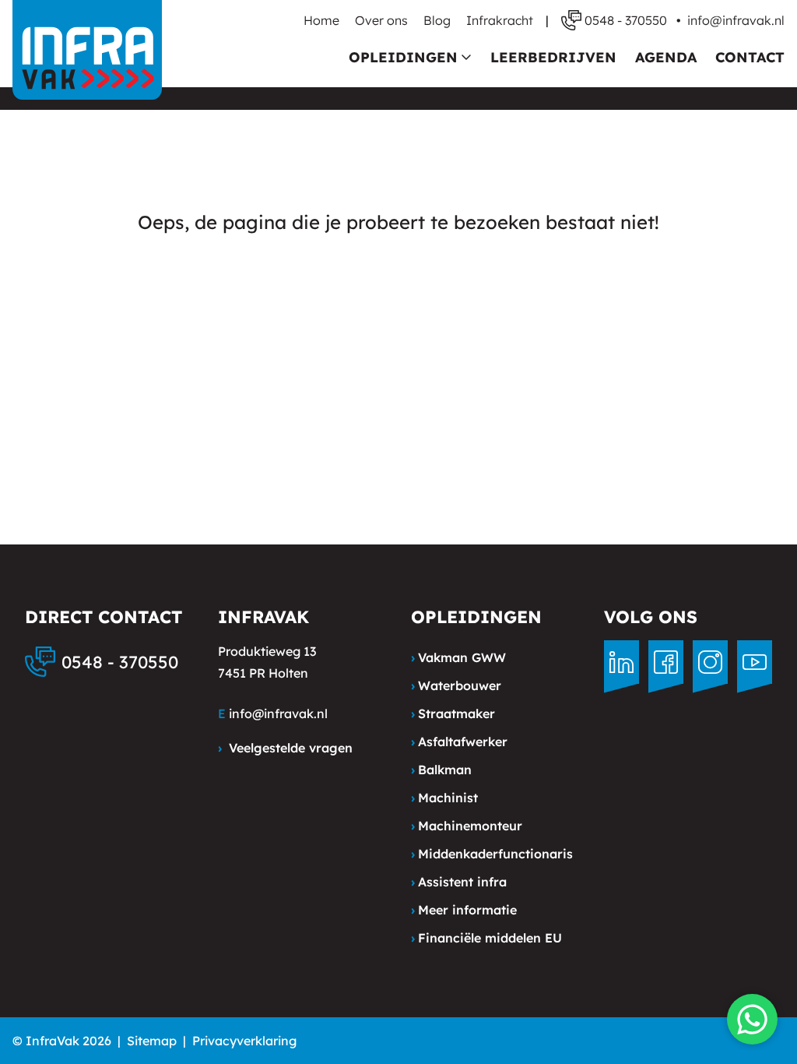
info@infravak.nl (736, 20)
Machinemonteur (466, 825)
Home (321, 20)
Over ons (381, 20)
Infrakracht (499, 20)
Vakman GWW (458, 657)
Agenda (666, 57)
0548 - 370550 (119, 662)
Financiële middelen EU (486, 938)
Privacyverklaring (244, 1040)
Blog (437, 20)
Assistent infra (459, 882)
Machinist (444, 797)
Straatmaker (453, 713)
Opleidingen (403, 57)
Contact (750, 57)
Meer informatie (464, 910)
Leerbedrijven (553, 57)
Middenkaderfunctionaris (492, 853)
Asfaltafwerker (459, 741)
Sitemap (152, 1040)
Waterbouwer (456, 685)
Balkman (441, 769)
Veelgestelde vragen (285, 748)
